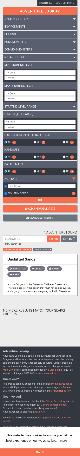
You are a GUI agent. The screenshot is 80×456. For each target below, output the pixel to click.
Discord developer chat (53, 404)
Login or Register (65, 3)
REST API (39, 411)
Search (53, 238)
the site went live (47, 373)
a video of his (55, 369)
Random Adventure (42, 218)
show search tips (13, 244)
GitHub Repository (61, 390)
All (11, 142)
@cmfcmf (50, 417)
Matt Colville (10, 369)
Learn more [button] (59, 440)
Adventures (45, 3)
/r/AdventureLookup (61, 383)
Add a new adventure (41, 208)
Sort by (67, 238)
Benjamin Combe (41, 193)
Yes (40, 142)
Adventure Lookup (40, 11)
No (69, 142)
